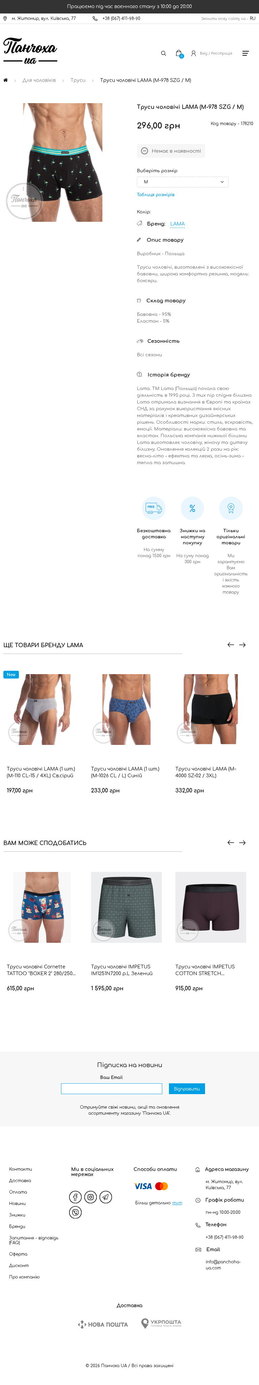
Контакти (20, 1169)
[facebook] (75, 1197)
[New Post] (103, 1324)
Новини (17, 1203)
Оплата (18, 1192)
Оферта (18, 1254)
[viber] (75, 1212)
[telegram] (105, 1197)
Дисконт (19, 1265)
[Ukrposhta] (161, 1323)
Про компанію (24, 1277)
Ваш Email (111, 1077)
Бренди (17, 1226)
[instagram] (90, 1197)
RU (253, 18)
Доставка (20, 1180)
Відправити (187, 1089)
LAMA (177, 224)
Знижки (17, 1215)
